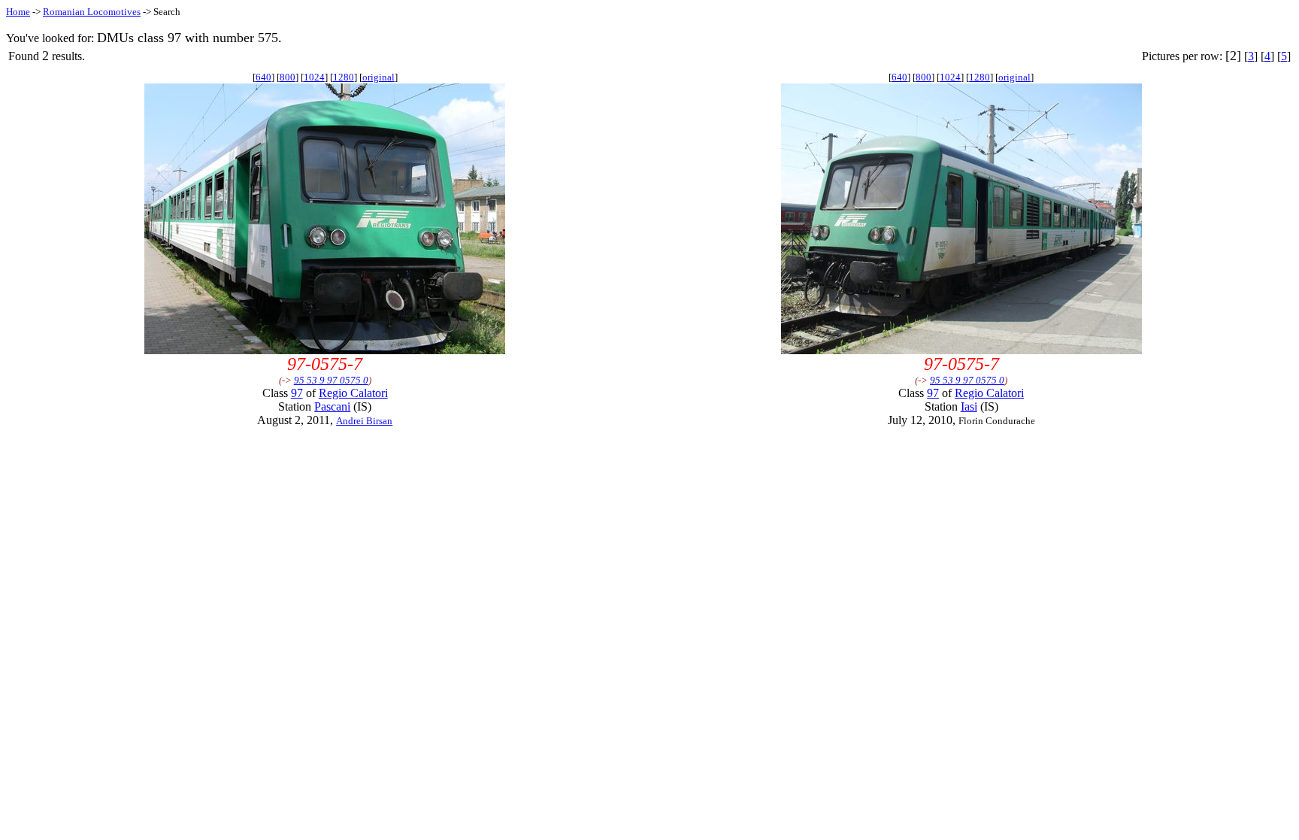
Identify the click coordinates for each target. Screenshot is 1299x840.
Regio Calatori (353, 393)
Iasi (969, 406)
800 (287, 77)
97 (297, 393)
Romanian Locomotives (92, 11)
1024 (314, 77)
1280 (343, 77)
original (378, 77)
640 (263, 77)
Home (18, 11)
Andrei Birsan (364, 420)
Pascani (332, 406)
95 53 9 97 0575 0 (331, 380)
